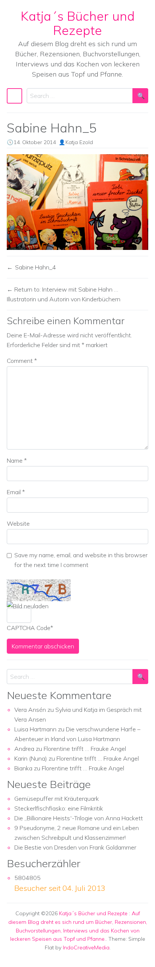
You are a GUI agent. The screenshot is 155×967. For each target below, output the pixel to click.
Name (17, 460)
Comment (22, 360)
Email (16, 492)
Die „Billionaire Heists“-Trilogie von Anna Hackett (78, 818)
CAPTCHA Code (28, 628)
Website (18, 523)
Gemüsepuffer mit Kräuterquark (56, 798)
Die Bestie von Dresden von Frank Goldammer (75, 847)
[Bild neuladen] (28, 606)
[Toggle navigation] (14, 95)
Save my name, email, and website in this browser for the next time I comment (80, 559)
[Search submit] (140, 95)
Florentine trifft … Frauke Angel (85, 748)
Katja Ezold (79, 142)
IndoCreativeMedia (86, 947)
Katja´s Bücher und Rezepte (78, 23)
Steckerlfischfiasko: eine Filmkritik (58, 808)
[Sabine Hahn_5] (77, 202)
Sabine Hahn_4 (35, 267)
